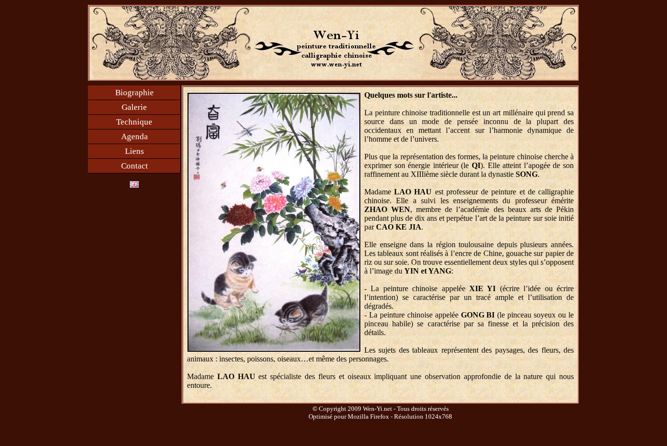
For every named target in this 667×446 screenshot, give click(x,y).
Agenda (134, 136)
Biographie (134, 92)
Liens (134, 151)
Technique (134, 122)
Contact (134, 165)
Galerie (134, 107)
